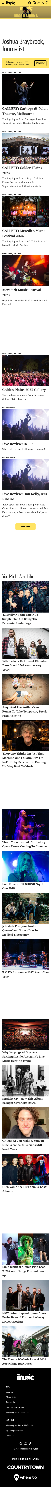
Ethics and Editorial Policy (15, 1407)
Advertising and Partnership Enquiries (20, 1425)
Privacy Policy (11, 1397)
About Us (9, 1392)
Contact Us (10, 1435)
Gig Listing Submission (14, 1430)
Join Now (40, 63)
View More (25, 526)
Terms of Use (10, 1402)
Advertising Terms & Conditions (18, 1412)
